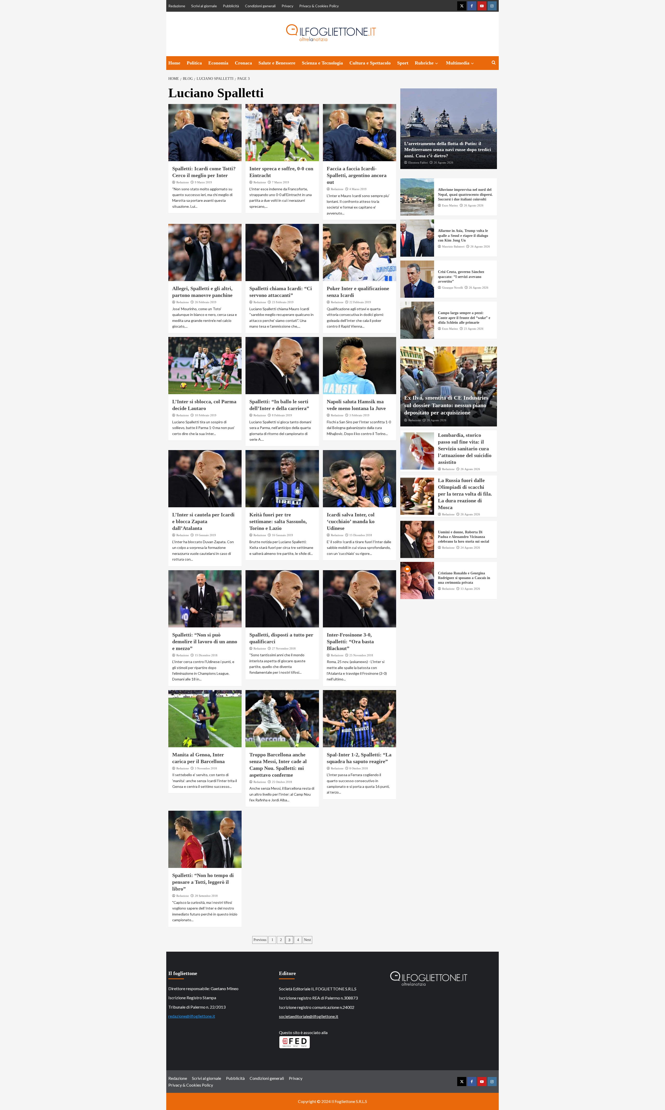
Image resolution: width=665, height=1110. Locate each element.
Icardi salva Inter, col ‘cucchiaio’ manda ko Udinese (351, 521)
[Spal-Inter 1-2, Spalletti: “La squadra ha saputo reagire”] (359, 718)
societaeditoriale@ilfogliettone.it (308, 1016)
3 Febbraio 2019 (359, 415)
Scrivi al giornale (204, 6)
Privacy (287, 6)
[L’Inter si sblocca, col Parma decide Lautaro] (205, 365)
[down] (437, 63)
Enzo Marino (450, 205)
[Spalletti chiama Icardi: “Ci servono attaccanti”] (282, 252)
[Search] (493, 62)
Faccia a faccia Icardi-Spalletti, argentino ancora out (357, 175)
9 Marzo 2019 (203, 182)
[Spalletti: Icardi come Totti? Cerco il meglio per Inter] (205, 132)
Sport (402, 63)
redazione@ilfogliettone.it (191, 1016)
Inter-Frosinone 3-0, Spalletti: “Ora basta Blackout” (350, 641)
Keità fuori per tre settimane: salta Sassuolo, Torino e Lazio (278, 521)
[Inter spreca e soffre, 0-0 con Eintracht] (282, 132)
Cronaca (243, 63)
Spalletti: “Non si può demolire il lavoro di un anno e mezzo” (204, 641)
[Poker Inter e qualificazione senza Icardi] (359, 252)
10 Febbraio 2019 (205, 415)
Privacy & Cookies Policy (319, 6)
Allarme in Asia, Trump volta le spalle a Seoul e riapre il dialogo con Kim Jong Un (463, 235)
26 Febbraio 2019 (205, 302)
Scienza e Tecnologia (322, 63)
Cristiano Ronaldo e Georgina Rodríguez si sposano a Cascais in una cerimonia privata (464, 578)
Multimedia (457, 63)
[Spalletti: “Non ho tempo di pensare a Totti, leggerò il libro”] (205, 839)
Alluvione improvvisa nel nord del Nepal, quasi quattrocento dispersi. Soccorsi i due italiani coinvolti (465, 194)
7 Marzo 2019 (280, 182)
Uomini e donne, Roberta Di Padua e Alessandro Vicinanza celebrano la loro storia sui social (463, 536)
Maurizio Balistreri (453, 246)
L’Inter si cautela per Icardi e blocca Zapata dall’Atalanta (203, 521)
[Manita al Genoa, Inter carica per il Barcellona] (205, 718)
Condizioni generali (260, 6)
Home (174, 63)
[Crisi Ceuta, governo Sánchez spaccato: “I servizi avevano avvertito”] (417, 279)
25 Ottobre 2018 (282, 781)
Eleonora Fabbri (418, 162)
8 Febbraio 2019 (282, 415)
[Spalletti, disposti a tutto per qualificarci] (282, 598)
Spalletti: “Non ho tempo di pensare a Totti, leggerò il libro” (203, 882)
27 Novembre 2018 (284, 648)
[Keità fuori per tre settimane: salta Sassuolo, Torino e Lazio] (282, 478)
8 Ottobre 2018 (358, 768)
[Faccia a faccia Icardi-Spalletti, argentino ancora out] (359, 132)
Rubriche (424, 63)
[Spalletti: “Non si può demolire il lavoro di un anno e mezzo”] (205, 598)
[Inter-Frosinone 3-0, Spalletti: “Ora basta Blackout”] (359, 598)
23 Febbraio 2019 (283, 302)
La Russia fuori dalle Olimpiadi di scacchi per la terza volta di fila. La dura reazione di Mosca (465, 493)
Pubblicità (231, 6)
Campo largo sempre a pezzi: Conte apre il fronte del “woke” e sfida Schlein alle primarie (464, 317)
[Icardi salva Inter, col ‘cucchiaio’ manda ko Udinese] (359, 478)
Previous (260, 940)
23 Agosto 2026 (473, 328)
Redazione (176, 6)
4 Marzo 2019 (358, 189)
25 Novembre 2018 (361, 655)
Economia (218, 63)
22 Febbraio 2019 (360, 302)
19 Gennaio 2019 (205, 535)
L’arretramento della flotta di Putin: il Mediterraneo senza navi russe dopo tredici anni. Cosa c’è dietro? (447, 149)
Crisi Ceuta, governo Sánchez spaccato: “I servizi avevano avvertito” (461, 276)
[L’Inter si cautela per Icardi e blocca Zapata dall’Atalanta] (205, 478)
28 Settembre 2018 (206, 895)
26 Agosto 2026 (443, 162)
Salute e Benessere (276, 63)
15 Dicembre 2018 (360, 535)
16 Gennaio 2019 (282, 535)
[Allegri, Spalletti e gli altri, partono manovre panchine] (205, 252)
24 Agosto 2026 (470, 547)
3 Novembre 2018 (206, 768)
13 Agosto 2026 (470, 588)
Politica (194, 63)
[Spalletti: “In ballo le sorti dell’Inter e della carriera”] (282, 365)
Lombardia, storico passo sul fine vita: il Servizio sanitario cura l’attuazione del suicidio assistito (464, 448)
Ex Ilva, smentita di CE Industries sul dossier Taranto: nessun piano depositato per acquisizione (446, 405)
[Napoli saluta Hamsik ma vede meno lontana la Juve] (359, 365)
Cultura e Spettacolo (370, 63)
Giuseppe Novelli (452, 287)
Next (307, 940)
